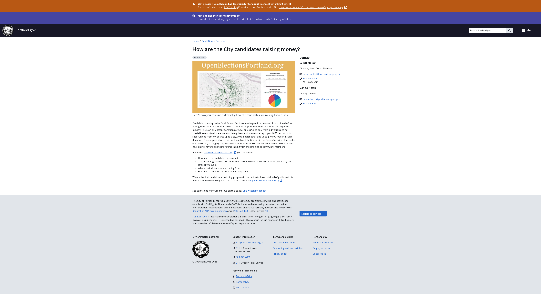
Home (195, 41)
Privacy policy (280, 253)
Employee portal (321, 248)
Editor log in (319, 253)
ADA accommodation (284, 242)
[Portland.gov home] (19, 30)
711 (266, 211)
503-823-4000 (241, 211)
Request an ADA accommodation (209, 211)
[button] (528, 30)
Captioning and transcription (288, 248)
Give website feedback (254, 190)
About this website (323, 242)
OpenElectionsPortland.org (218, 152)
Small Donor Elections (213, 41)
